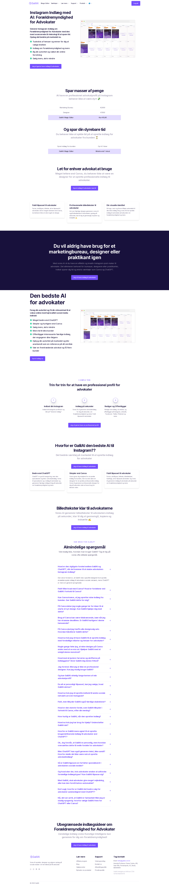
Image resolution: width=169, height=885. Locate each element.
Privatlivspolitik (99, 870)
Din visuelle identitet (116, 205)
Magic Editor (45, 3)
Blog (77, 864)
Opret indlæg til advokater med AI (84, 188)
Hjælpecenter (80, 867)
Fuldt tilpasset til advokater (44, 205)
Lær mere (64, 3)
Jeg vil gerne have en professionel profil (84, 425)
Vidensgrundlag (100, 861)
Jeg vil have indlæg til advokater (84, 277)
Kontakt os (98, 864)
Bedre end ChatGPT (41, 473)
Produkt (82, 3)
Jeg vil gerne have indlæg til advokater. (45, 66)
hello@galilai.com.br (123, 861)
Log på (135, 3)
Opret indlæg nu (37, 358)
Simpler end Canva (78, 473)
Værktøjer (54, 3)
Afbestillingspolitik (101, 867)
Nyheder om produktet (83, 870)
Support (73, 3)
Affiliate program (81, 861)
